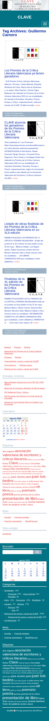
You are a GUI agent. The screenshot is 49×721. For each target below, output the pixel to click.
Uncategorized (10, 620)
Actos (6, 600)
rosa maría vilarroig (20, 502)
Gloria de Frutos (15, 473)
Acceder (7, 517)
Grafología (6, 534)
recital (10, 502)
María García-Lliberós (18, 484)
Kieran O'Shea (20, 439)
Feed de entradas (21, 517)
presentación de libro (20, 498)
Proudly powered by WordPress (29, 711)
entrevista (5, 471)
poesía (7, 494)
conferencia (17, 466)
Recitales (12, 597)
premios (17, 495)
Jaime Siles (6, 477)
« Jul (12, 580)
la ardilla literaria (33, 481)
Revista (27, 347)
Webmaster (19, 113)
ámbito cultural (26, 505)
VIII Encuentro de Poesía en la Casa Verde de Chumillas (23, 397)
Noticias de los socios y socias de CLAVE (21, 369)
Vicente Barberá (36, 502)
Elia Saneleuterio (20, 468)
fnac (29, 471)
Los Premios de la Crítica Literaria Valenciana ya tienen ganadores (24, 73)
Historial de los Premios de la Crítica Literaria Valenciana (23, 352)
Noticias (15, 115)
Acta (13, 610)
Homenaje (12, 594)
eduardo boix (26, 466)
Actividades (9, 590)
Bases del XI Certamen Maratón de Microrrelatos (24, 388)
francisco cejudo (38, 471)
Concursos (20, 600)
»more (37, 105)
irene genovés (37, 473)
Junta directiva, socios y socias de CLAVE (21, 361)
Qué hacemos (10, 365)
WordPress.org (31, 521)
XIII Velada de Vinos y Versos (16, 392)
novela (32, 487)
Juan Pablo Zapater (20, 481)
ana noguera (8, 451)
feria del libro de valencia (18, 471)
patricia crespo (15, 491)
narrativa (25, 487)
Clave (13, 463)
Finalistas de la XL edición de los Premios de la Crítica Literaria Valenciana (14, 286)
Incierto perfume (27, 474)
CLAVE (24, 17)
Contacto (8, 357)
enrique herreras (35, 469)
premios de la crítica (30, 495)
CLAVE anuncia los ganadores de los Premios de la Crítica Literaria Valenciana (14, 130)
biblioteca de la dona (33, 459)
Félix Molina (6, 473)
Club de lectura (24, 464)
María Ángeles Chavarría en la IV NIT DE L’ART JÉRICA (24, 383)
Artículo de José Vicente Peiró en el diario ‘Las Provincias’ (23, 403)
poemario (29, 490)
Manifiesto (36, 600)
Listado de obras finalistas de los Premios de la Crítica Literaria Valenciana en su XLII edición (24, 228)
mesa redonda (16, 487)
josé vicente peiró (21, 476)
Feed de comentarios (13, 521)
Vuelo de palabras (11, 504)
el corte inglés (36, 466)
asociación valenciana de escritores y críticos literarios (21, 455)
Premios (22, 115)
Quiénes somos (25, 365)
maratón (7, 604)
